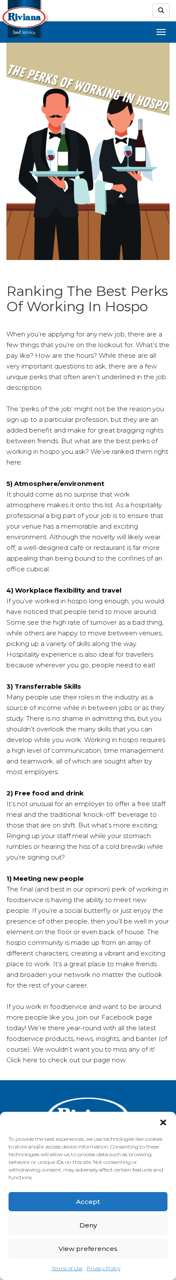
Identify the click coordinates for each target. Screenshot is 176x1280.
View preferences (88, 1249)
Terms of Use (67, 1268)
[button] (163, 1122)
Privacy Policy (103, 1268)
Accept (88, 1202)
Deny (88, 1225)
